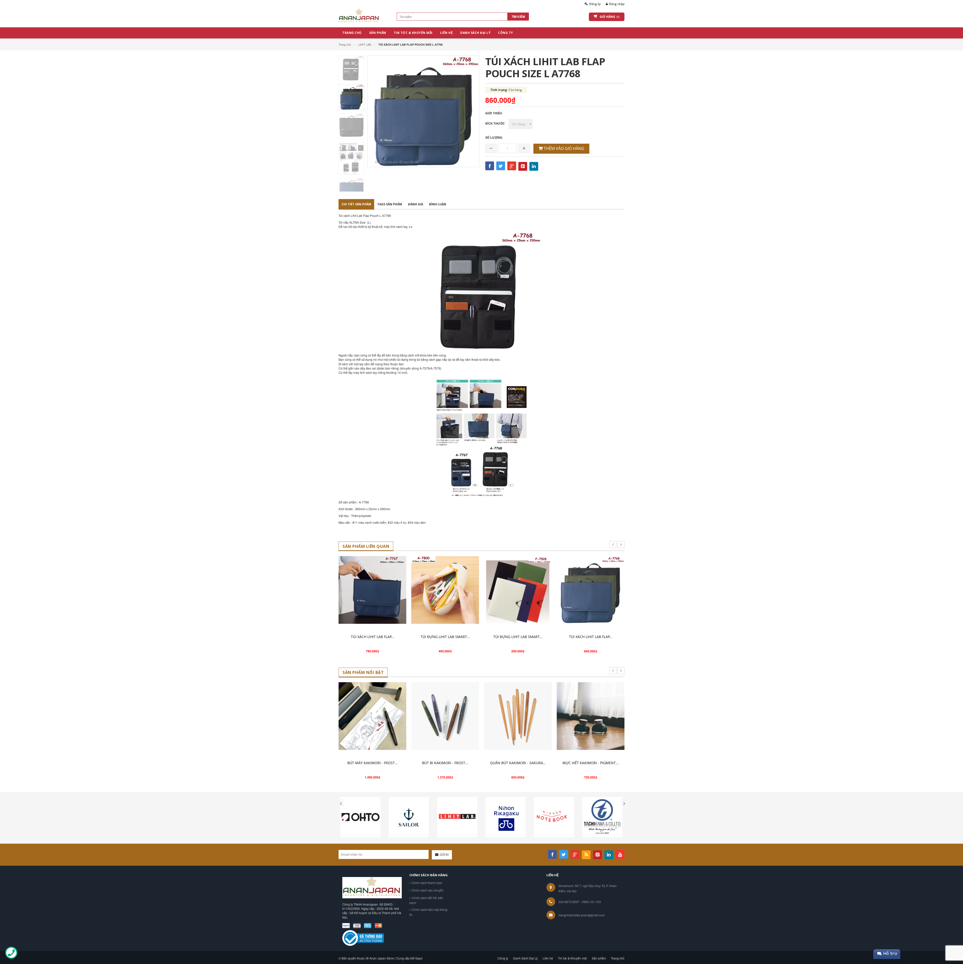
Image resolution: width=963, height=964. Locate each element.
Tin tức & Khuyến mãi (572, 958)
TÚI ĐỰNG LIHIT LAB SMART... (445, 636)
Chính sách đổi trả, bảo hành (426, 900)
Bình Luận (437, 204)
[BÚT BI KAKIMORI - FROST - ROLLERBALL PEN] (445, 716)
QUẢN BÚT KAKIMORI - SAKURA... (518, 762)
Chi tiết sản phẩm (356, 204)
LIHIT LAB (364, 44)
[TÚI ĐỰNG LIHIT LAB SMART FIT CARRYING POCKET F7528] (518, 590)
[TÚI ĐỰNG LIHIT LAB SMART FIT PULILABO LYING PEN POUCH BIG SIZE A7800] (445, 590)
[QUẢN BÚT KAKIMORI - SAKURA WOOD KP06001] (518, 716)
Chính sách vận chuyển (428, 890)
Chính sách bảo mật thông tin (428, 912)
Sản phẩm (599, 958)
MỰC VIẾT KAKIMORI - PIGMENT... (591, 762)
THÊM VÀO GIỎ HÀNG (563, 148)
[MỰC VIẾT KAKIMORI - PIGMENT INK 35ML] (590, 716)
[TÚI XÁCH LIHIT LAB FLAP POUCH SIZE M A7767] (372, 590)
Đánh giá (415, 204)
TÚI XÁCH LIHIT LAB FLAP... (372, 636)
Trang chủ (345, 44)
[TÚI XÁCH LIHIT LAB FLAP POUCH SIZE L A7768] (590, 590)
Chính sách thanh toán (427, 883)
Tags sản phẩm (389, 204)
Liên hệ (548, 958)
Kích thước (495, 123)
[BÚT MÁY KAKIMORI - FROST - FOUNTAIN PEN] (372, 716)
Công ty (503, 958)
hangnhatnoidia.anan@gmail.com (581, 915)
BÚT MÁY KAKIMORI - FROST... (372, 762)
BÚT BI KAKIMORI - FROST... (445, 762)
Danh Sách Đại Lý (525, 958)
